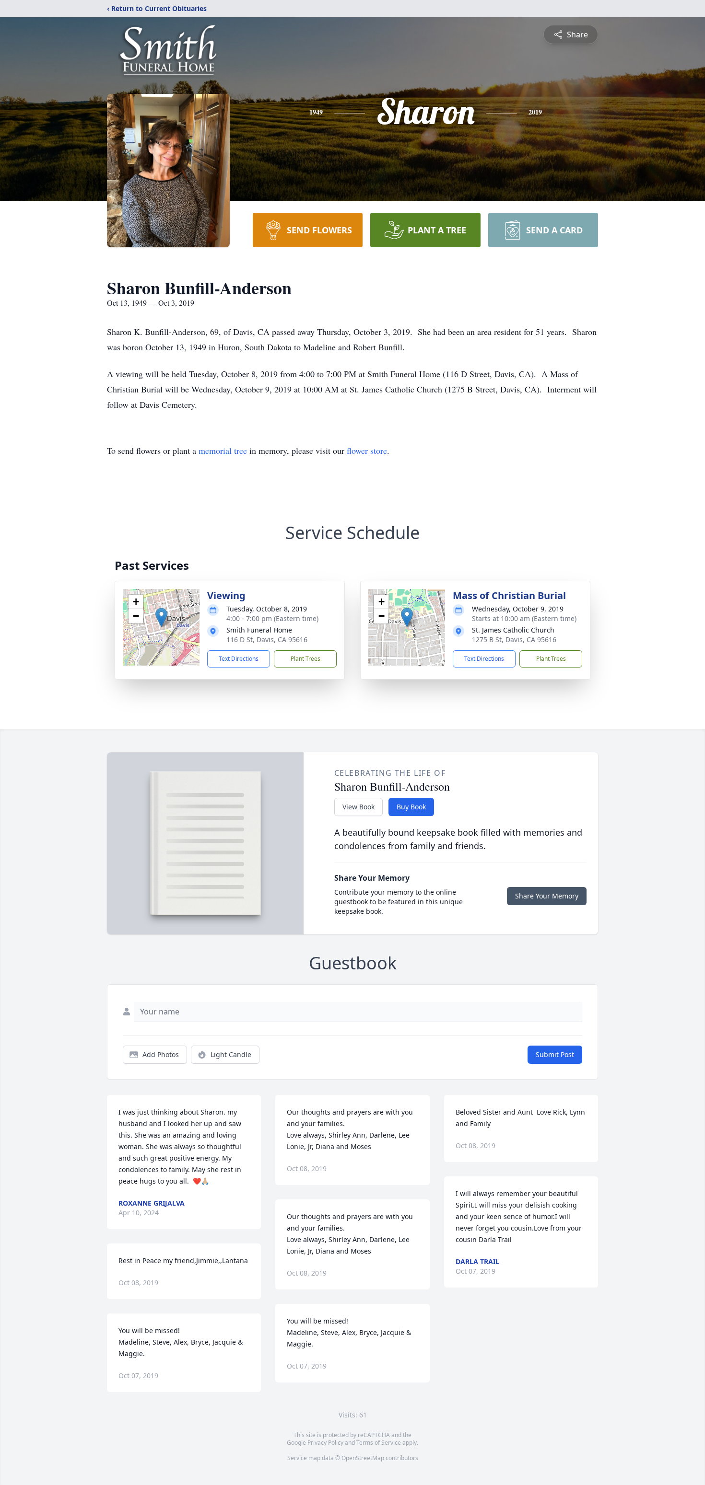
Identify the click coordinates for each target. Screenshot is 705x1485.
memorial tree (223, 450)
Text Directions (238, 659)
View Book (358, 806)
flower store (367, 450)
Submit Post (555, 1054)
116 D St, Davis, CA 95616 (266, 639)
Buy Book (411, 806)
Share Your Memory (546, 895)
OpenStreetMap (362, 1458)
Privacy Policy (325, 1443)
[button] (161, 617)
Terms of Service (378, 1443)
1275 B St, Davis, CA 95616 (514, 639)
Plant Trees (305, 659)
